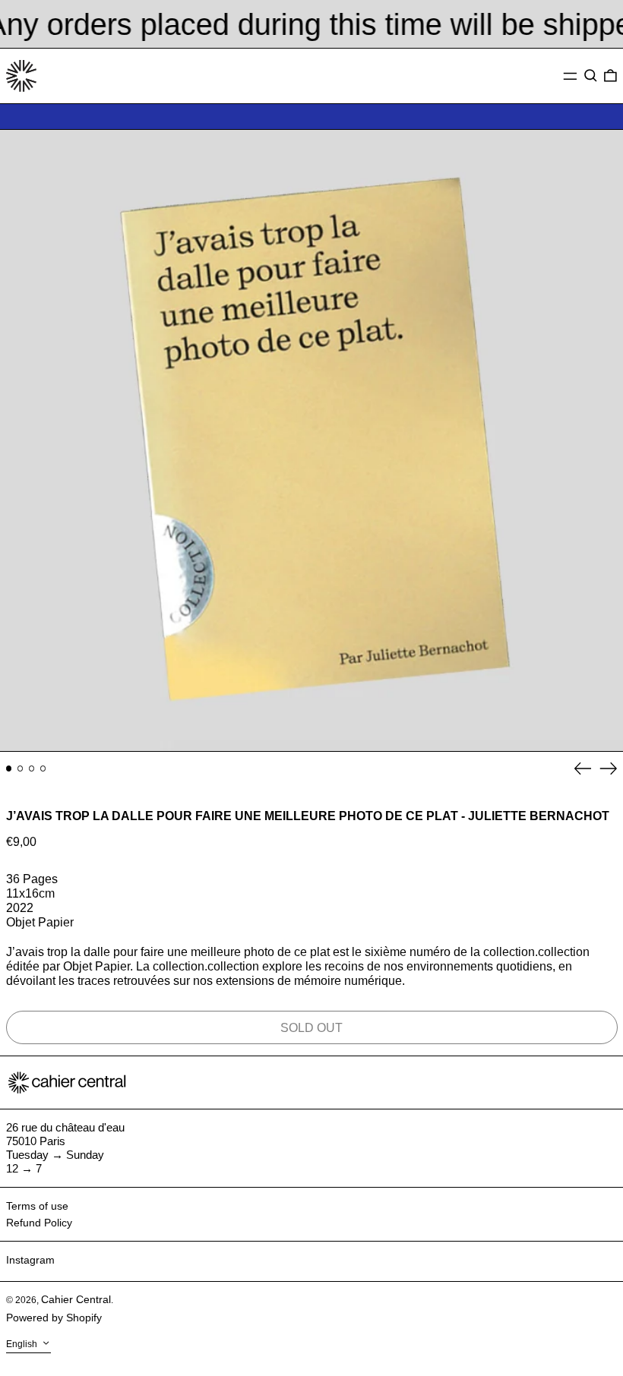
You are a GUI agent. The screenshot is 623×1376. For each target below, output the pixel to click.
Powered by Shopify (54, 1317)
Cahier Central (76, 1299)
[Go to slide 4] (43, 768)
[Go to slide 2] (20, 768)
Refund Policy (39, 1223)
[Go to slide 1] (9, 768)
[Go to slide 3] (32, 768)
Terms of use (37, 1206)
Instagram (30, 1260)
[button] (590, 76)
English (23, 1344)
